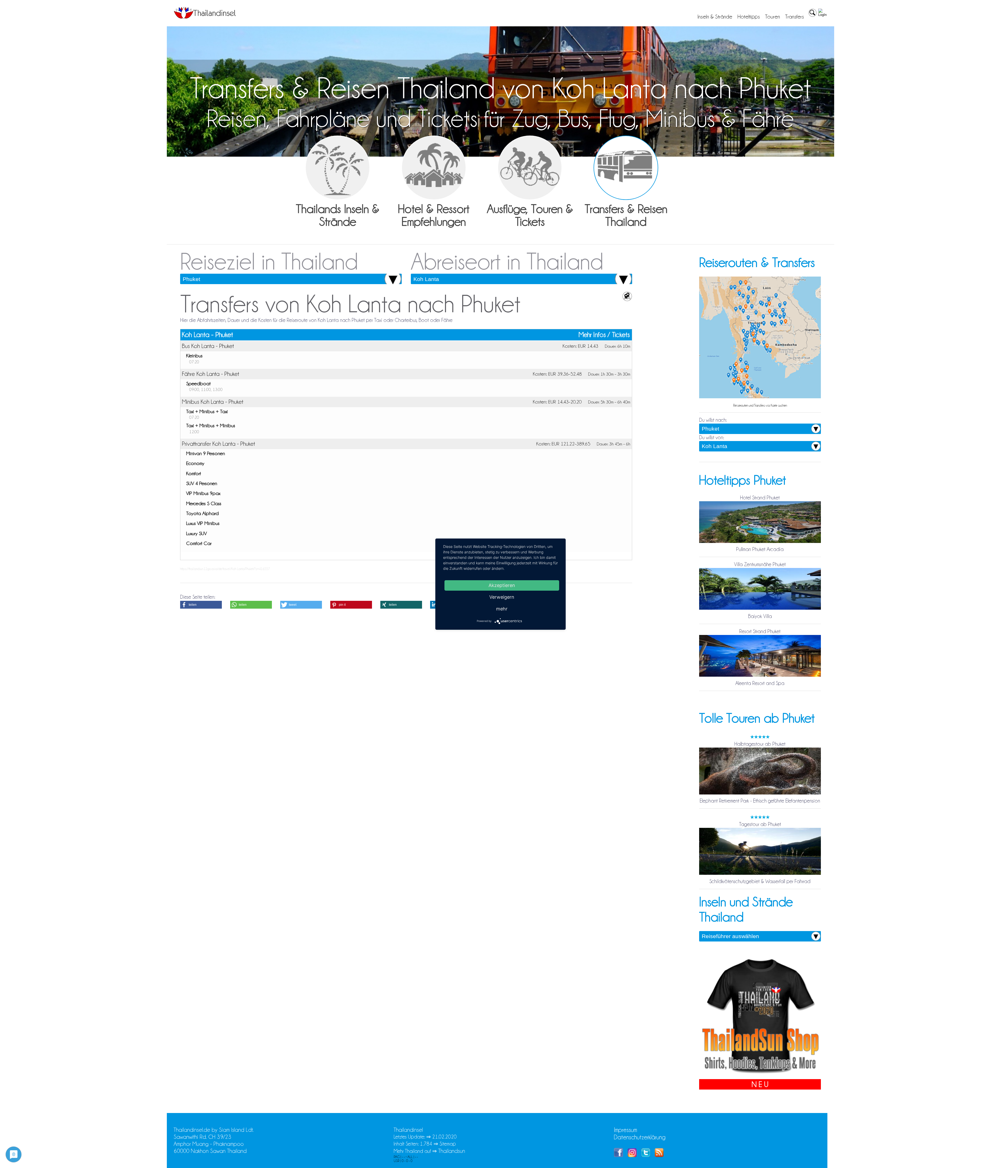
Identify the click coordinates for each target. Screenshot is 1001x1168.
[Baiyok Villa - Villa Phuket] (760, 609)
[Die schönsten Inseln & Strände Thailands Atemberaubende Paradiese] (337, 168)
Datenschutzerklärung (640, 1137)
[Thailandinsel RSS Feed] (659, 1155)
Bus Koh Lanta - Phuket (208, 346)
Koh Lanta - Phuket (207, 334)
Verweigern (501, 597)
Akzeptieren (502, 585)
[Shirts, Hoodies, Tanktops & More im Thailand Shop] (760, 1075)
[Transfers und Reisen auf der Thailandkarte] (760, 397)
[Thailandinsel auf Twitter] (645, 1155)
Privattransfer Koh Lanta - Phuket (218, 444)
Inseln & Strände (715, 17)
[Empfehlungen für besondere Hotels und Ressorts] (433, 168)
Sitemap (448, 1143)
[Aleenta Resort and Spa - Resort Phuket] (760, 676)
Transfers (794, 17)
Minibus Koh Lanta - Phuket (212, 402)
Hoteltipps (748, 17)
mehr (502, 608)
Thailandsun (451, 1151)
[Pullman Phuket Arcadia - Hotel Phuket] (760, 542)
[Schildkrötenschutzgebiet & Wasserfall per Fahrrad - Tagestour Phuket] (760, 874)
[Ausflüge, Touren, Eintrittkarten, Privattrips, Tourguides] (530, 168)
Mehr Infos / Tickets (604, 334)
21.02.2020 (444, 1136)
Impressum (625, 1130)
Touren (772, 17)
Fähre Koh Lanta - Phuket (210, 374)
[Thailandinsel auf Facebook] (618, 1155)
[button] (201, 605)
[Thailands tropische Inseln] (205, 17)
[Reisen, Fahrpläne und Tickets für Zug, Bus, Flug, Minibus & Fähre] (626, 168)
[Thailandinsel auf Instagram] (632, 1155)
